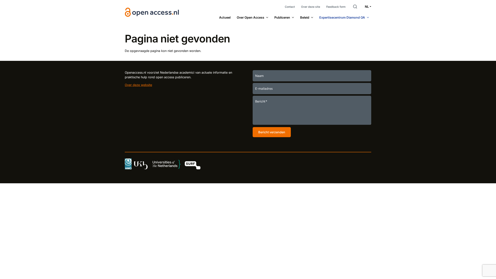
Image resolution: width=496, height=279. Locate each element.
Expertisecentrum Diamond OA (342, 17)
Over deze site (310, 6)
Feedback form (335, 6)
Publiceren (282, 17)
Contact (290, 6)
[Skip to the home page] (152, 12)
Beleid (304, 17)
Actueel (225, 17)
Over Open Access (250, 17)
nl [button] (367, 7)
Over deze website (138, 85)
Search (355, 7)
